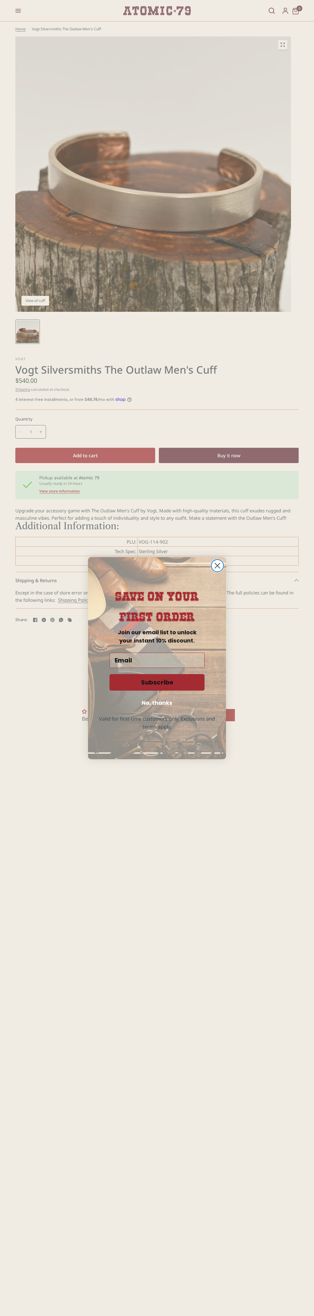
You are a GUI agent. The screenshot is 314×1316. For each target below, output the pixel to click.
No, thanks (157, 703)
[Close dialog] (217, 566)
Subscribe (157, 682)
